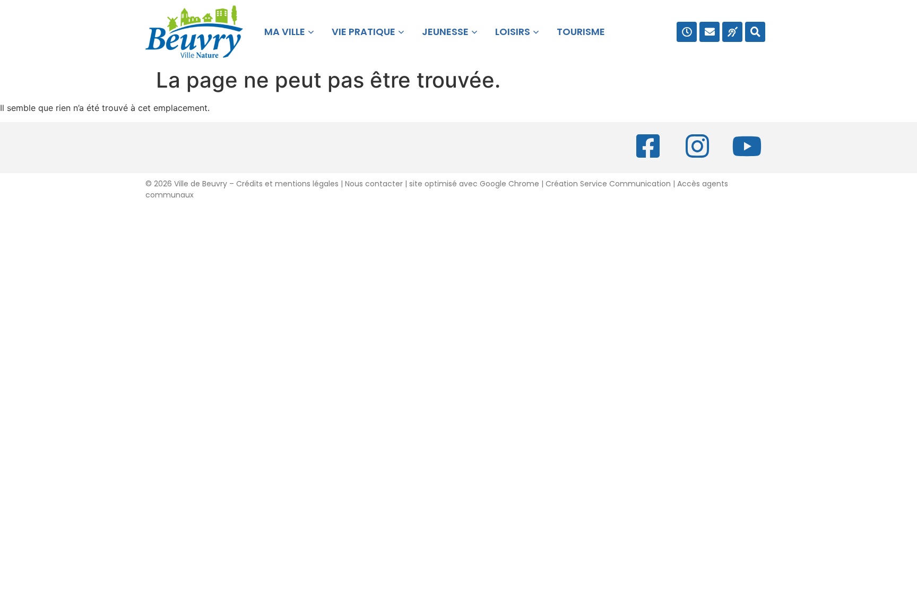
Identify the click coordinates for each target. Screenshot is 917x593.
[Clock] (687, 32)
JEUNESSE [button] (445, 31)
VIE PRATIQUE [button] (363, 31)
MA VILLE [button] (282, 31)
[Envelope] (709, 32)
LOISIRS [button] (512, 31)
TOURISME (581, 31)
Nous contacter (374, 183)
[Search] (755, 32)
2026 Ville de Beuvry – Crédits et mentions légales (245, 183)
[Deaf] (732, 32)
